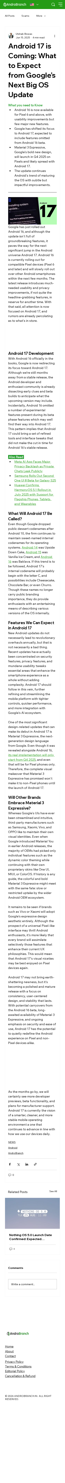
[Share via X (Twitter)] (18, 1164)
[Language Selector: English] (34, 4)
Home (9, 1427)
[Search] (53, 4)
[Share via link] (35, 1164)
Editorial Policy (15, 1451)
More (39, 15)
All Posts (10, 15)
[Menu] (60, 4)
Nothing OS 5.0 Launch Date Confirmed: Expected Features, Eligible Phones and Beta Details (31, 1318)
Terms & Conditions (18, 1447)
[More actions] (55, 36)
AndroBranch (15, 1153)
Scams (25, 15)
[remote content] (32, 337)
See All (53, 1271)
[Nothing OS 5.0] (32, 1293)
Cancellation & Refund (20, 1456)
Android (12, 1147)
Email (9, 1239)
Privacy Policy (14, 1442)
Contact (10, 1436)
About (9, 1432)
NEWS (12, 1142)
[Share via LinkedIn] (26, 1164)
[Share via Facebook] (9, 1164)
